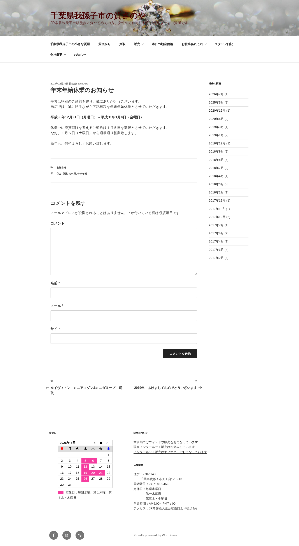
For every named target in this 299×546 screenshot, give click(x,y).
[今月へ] (101, 443)
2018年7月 (216, 168)
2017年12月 (217, 200)
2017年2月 (216, 258)
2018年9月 (216, 151)
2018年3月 (216, 184)
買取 (122, 44)
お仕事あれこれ (192, 44)
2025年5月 (216, 102)
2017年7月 (216, 225)
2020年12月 (217, 110)
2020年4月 (216, 119)
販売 (137, 44)
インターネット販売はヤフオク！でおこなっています (170, 452)
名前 (55, 283)
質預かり (104, 44)
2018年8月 (216, 160)
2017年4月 (216, 241)
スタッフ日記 (224, 44)
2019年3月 (216, 127)
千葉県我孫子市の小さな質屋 (70, 44)
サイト (56, 329)
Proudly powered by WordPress (155, 535)
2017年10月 (217, 217)
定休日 (72, 173)
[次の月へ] (109, 443)
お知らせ (80, 54)
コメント (58, 223)
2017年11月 (217, 209)
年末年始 (82, 173)
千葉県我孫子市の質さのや (98, 15)
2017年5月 (216, 233)
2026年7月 (216, 94)
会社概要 (56, 54)
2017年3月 (216, 249)
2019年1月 (216, 135)
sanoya (83, 83)
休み (59, 173)
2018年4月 (216, 176)
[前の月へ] (93, 443)
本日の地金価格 (162, 44)
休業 (65, 173)
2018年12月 (217, 143)
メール (57, 306)
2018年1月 (216, 192)
